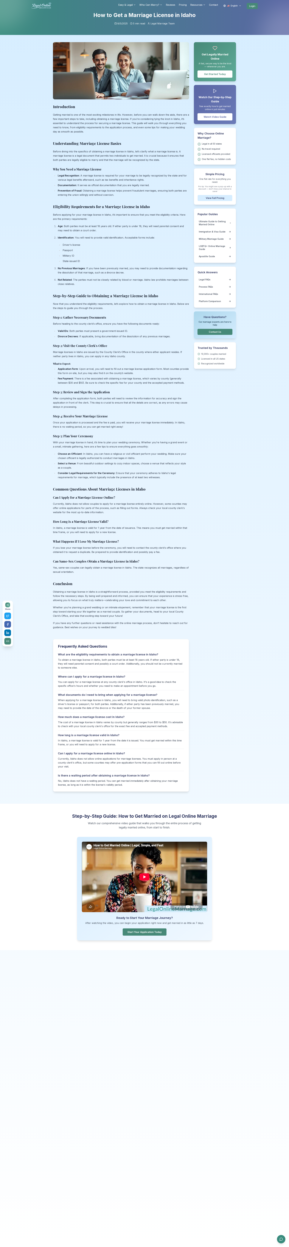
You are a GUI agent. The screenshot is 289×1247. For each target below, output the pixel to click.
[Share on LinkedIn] (7, 633)
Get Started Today (215, 74)
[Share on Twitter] (7, 616)
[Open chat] (281, 1239)
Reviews (170, 4)
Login (252, 6)
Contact (213, 4)
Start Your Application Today (144, 932)
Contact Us (215, 331)
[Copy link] (7, 641)
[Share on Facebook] (7, 624)
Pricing (183, 4)
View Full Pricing (215, 198)
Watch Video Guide (215, 116)
